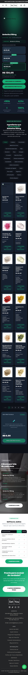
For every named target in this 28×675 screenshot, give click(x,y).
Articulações (10, 175)
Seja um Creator (14, 663)
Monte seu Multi (13, 629)
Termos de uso (14, 649)
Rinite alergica (14, 178)
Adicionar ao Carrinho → (14, 81)
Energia (21, 152)
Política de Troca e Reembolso (14, 655)
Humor (19, 175)
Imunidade (21, 142)
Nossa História (14, 666)
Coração (8, 155)
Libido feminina (19, 161)
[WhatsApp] (15, 607)
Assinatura (14, 657)
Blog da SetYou (14, 643)
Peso (14, 152)
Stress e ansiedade (19, 158)
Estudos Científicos (14, 660)
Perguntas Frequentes (14, 634)
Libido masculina (14, 165)
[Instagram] (10, 607)
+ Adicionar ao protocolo (7, 214)
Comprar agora (14, 505)
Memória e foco (14, 145)
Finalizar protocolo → (14, 440)
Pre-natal (9, 171)
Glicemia (7, 152)
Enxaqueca (7, 158)
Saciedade (8, 161)
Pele (21, 148)
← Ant (4, 407)
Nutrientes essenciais (11, 148)
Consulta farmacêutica (14, 640)
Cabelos (13, 142)
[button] (3, 5)
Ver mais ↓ (5, 483)
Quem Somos (14, 632)
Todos (5, 142)
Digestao (18, 171)
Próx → (23, 407)
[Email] (18, 607)
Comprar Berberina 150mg (14, 589)
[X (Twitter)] (12, 607)
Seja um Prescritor (14, 637)
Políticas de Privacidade (14, 652)
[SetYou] (14, 602)
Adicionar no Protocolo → (14, 86)
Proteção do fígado (11, 168)
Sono (21, 168)
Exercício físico (18, 155)
